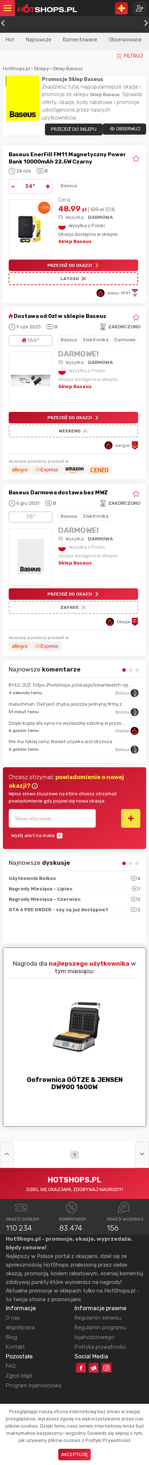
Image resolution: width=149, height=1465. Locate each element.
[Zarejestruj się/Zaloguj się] (139, 8)
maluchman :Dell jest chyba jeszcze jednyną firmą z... (67, 704)
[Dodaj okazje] (121, 8)
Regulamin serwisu (98, 1318)
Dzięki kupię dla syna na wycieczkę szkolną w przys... (67, 723)
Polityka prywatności (100, 1347)
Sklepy (41, 68)
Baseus (69, 185)
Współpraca (20, 1327)
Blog (11, 1337)
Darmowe (125, 339)
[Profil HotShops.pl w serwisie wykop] (93, 1367)
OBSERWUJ (128, 128)
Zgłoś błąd (19, 1375)
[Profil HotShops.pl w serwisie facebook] (81, 1367)
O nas (13, 1318)
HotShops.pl (16, 68)
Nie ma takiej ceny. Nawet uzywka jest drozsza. (61, 741)
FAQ (11, 1366)
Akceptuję (74, 1454)
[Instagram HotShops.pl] (106, 1367)
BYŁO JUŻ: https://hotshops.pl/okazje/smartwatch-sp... (70, 685)
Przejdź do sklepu (74, 129)
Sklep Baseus (68, 68)
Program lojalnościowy (33, 1385)
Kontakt (15, 1347)
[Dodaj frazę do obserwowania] (130, 818)
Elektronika (95, 339)
